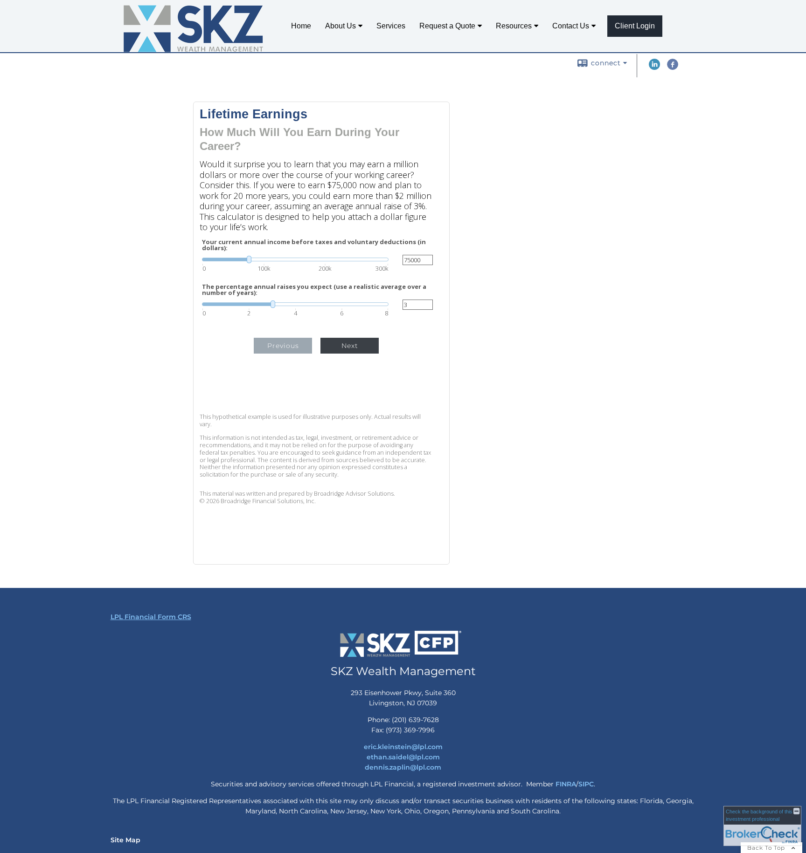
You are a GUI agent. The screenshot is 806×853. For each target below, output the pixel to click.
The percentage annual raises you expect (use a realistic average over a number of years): (314, 290)
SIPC (586, 784)
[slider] (295, 259)
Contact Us (570, 26)
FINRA (566, 784)
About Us (340, 26)
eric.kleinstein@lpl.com (403, 747)
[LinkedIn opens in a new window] (654, 67)
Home (301, 26)
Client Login (635, 26)
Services (390, 26)
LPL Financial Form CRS (151, 617)
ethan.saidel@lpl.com (403, 757)
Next (349, 345)
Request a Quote (447, 26)
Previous (283, 345)
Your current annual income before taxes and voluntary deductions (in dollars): (314, 245)
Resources (514, 26)
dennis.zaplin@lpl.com (403, 767)
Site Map (125, 840)
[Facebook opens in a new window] (672, 67)
